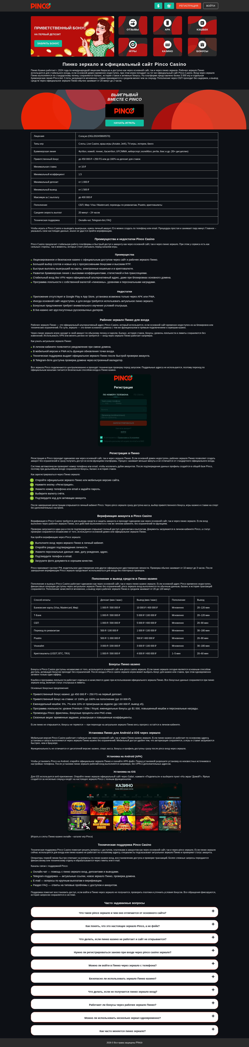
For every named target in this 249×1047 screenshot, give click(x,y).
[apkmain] (167, 25)
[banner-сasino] (167, 47)
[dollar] (158, 6)
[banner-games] (132, 47)
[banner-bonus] (202, 47)
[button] (244, 1030)
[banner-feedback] (132, 25)
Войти (210, 5)
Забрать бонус (48, 43)
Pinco (139, 1042)
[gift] (169, 6)
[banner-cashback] (202, 25)
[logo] (41, 6)
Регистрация (188, 5)
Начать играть (124, 122)
